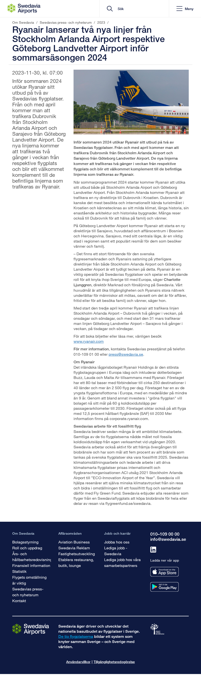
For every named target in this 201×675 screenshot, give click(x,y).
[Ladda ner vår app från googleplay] (164, 587)
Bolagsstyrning (25, 542)
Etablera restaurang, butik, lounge (76, 562)
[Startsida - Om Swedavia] (23, 8)
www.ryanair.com (89, 341)
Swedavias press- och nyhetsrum (27, 591)
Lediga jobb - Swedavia (115, 550)
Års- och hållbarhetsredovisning (32, 556)
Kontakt (19, 600)
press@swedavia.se (126, 354)
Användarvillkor (78, 662)
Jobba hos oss (116, 542)
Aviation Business (74, 542)
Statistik (19, 571)
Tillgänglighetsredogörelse (114, 662)
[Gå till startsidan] (30, 628)
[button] (184, 9)
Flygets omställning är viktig (29, 580)
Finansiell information (31, 565)
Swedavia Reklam (74, 547)
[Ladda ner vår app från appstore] (164, 571)
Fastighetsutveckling (76, 553)
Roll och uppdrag (27, 547)
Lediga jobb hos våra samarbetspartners (122, 562)
